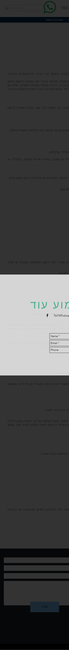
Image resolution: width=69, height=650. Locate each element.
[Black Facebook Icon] (47, 315)
